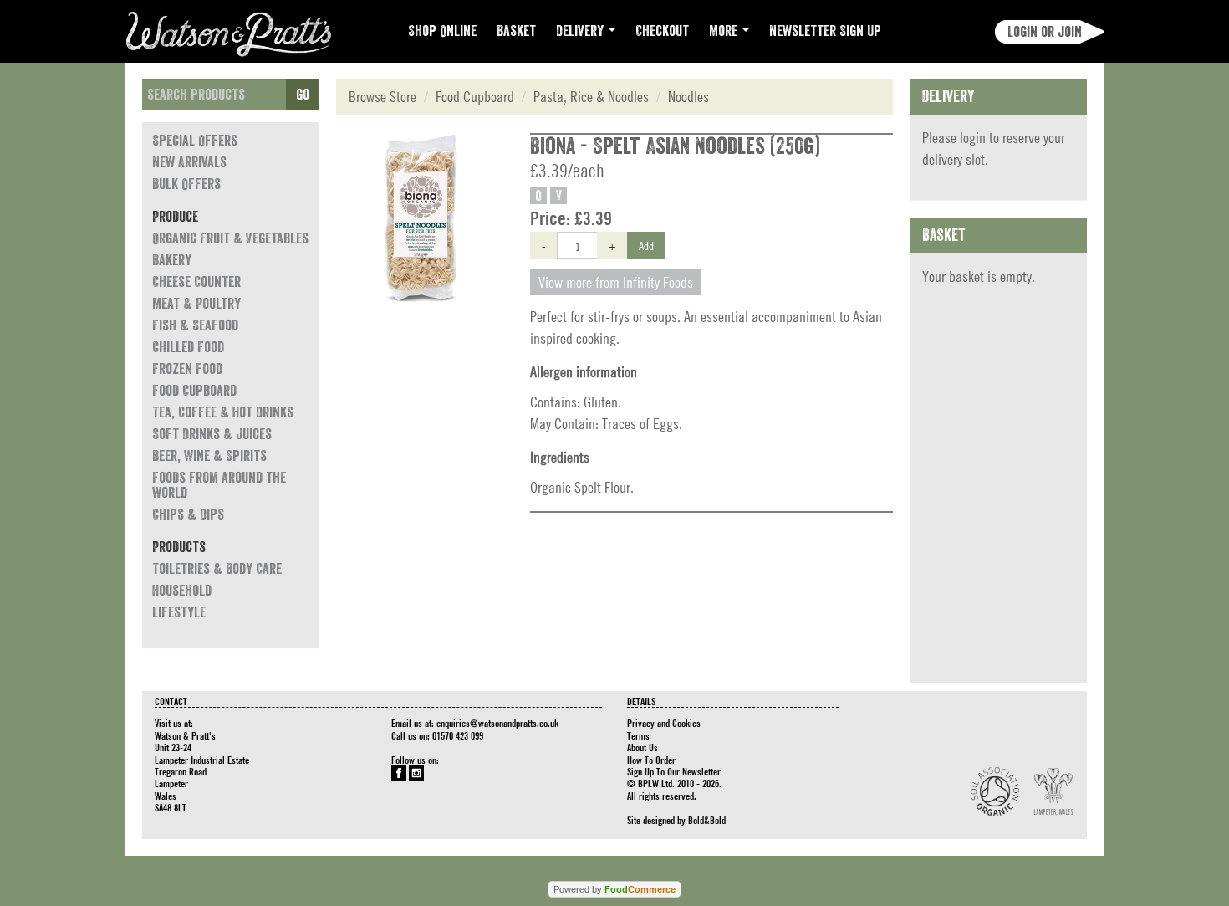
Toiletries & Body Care (217, 568)
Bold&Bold (707, 820)
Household (182, 590)
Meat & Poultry (196, 303)
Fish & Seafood (195, 325)
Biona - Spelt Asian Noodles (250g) (675, 146)
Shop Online (442, 30)
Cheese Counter (196, 281)
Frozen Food (187, 368)
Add (646, 245)
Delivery (581, 30)
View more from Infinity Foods (615, 282)
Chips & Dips (188, 514)
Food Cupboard (194, 390)
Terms (638, 735)
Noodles (688, 96)
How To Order (651, 759)
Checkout (662, 30)
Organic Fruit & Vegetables (230, 238)
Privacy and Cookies (664, 722)
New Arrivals (189, 162)
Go (302, 94)
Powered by (614, 889)
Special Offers (194, 140)
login (973, 137)
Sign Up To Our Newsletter (674, 771)
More (725, 30)
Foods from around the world (219, 485)
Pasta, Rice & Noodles (591, 96)
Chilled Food (188, 347)
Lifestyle (179, 612)
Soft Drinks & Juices (212, 434)
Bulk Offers (186, 184)
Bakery (171, 260)
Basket (516, 30)
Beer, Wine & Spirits (209, 455)
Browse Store (382, 96)
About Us (642, 747)
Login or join (1044, 31)
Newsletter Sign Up (825, 30)
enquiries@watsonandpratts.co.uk (497, 722)
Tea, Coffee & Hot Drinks (222, 412)
